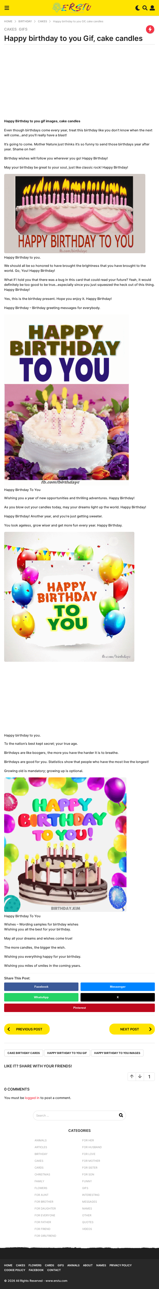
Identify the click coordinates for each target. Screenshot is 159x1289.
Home (8, 1265)
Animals (41, 1140)
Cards (39, 1167)
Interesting (91, 1194)
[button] (6, 8)
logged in (32, 1098)
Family (39, 1181)
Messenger (117, 986)
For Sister (89, 1167)
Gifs (61, 1265)
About (88, 1265)
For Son (88, 1174)
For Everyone (45, 1215)
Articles (41, 1147)
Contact (54, 1270)
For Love (88, 1154)
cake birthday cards (23, 1053)
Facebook (41, 986)
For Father (43, 1222)
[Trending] (150, 29)
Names (87, 1208)
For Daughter (45, 1208)
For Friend (42, 1229)
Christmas (42, 1174)
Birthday (41, 1154)
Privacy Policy (121, 1265)
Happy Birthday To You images (117, 1053)
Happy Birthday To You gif (67, 1053)
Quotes (87, 1222)
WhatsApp (41, 997)
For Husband (92, 1147)
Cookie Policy (14, 1270)
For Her (88, 1140)
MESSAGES (89, 1201)
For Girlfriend (45, 1235)
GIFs (23, 29)
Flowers (41, 1188)
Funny (87, 1181)
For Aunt (41, 1194)
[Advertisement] (79, 83)
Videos (87, 1229)
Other (86, 1215)
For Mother (91, 1160)
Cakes (10, 29)
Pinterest (79, 1007)
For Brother (44, 1201)
